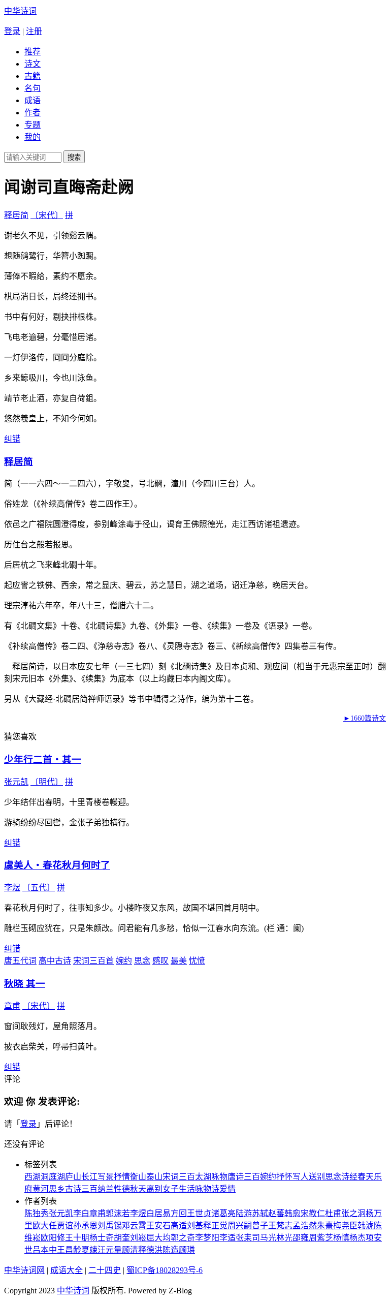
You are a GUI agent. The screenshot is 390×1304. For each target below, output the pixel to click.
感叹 (160, 960)
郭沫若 (118, 1213)
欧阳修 (53, 1237)
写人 (300, 1176)
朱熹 (325, 1225)
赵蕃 (276, 1213)
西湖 (32, 1176)
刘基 (195, 1225)
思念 (142, 960)
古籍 (32, 76)
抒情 (122, 1176)
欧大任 (44, 1225)
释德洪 (150, 1250)
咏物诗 (207, 1189)
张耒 (244, 1237)
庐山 (73, 1176)
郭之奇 (183, 1237)
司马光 (264, 1237)
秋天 (138, 1189)
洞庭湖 (53, 1176)
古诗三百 (81, 1189)
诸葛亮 (223, 1213)
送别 (317, 1176)
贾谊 (65, 1225)
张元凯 (16, 782)
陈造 (170, 1250)
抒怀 (284, 1176)
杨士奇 (101, 1237)
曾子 (260, 1225)
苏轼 (260, 1213)
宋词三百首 (93, 960)
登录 (12, 31)
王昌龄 (69, 1250)
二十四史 (104, 1270)
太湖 (203, 1176)
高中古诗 (55, 960)
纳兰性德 (114, 1189)
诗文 (32, 63)
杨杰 (357, 1237)
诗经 (349, 1176)
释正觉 (215, 1225)
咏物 (219, 1176)
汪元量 (110, 1250)
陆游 (244, 1213)
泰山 (154, 1176)
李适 (227, 1237)
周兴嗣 (240, 1225)
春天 (366, 1176)
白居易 (158, 1213)
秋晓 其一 (24, 983)
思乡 (57, 1189)
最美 (179, 960)
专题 (32, 124)
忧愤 (197, 960)
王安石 (158, 1225)
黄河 (40, 1189)
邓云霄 (134, 1225)
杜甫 (333, 1213)
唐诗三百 (244, 1176)
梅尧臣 (345, 1225)
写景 (106, 1176)
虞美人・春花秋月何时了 (57, 865)
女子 (170, 1189)
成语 (32, 100)
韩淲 (366, 1225)
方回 (179, 1213)
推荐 (32, 51)
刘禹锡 (110, 1225)
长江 (89, 1176)
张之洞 (353, 1213)
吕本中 (44, 1250)
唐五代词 (20, 960)
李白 (81, 1213)
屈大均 (158, 1237)
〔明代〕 (46, 782)
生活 (187, 1189)
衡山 (138, 1176)
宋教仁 (313, 1213)
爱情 (227, 1189)
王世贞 (199, 1213)
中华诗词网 (24, 1270)
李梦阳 (207, 1237)
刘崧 (138, 1237)
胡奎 (122, 1237)
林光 (284, 1237)
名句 (32, 88)
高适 (179, 1225)
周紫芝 (321, 1237)
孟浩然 (304, 1225)
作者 (32, 112)
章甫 (12, 1006)
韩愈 (292, 1213)
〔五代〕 (38, 887)
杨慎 (341, 1237)
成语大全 (66, 1270)
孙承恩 (85, 1225)
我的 (32, 137)
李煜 (12, 887)
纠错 (12, 438)
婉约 (124, 960)
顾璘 (187, 1250)
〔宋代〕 (46, 215)
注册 (34, 31)
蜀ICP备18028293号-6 (164, 1270)
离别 (154, 1189)
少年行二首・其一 (42, 759)
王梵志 (280, 1225)
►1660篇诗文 (364, 718)
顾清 (130, 1250)
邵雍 (300, 1237)
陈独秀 (36, 1213)
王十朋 (77, 1237)
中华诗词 (20, 11)
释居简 (16, 215)
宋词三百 (178, 1176)
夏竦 (89, 1250)
